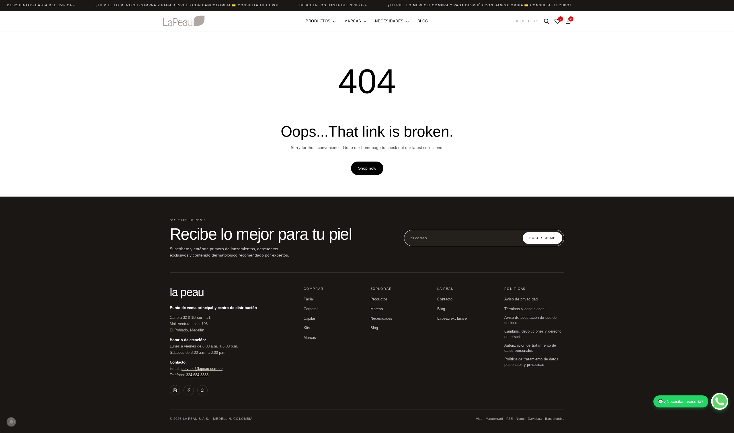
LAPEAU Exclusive (452, 319)
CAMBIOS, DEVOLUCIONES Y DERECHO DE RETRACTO (533, 334)
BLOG (374, 328)
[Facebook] (189, 390)
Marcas (310, 338)
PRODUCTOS (379, 299)
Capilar (309, 319)
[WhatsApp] (202, 390)
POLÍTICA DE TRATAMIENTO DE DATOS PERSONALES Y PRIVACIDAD (531, 361)
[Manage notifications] (11, 421)
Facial (309, 299)
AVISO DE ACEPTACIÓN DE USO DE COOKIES (530, 320)
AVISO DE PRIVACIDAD (521, 299)
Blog (441, 309)
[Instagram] (175, 390)
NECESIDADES (381, 319)
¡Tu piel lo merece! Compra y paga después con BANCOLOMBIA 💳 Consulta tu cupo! (187, 5)
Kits (307, 328)
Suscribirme (542, 238)
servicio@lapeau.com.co (201, 368)
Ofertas (529, 21)
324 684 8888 (197, 375)
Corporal (311, 309)
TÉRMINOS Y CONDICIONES (524, 309)
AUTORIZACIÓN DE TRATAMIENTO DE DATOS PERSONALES (530, 348)
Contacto (444, 299)
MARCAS (376, 309)
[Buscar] (546, 21)
